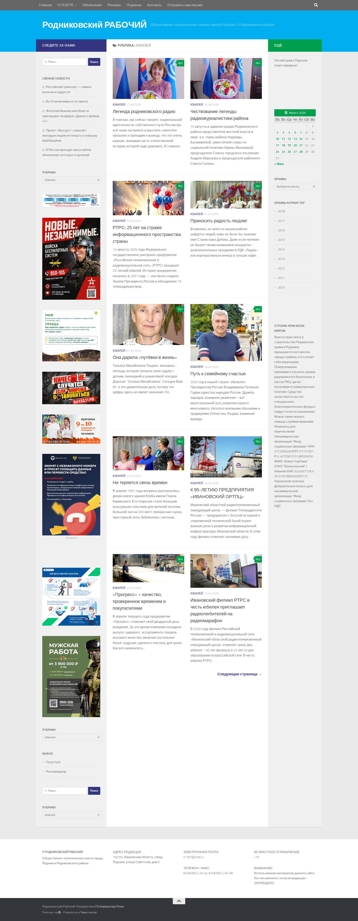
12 (289, 139)
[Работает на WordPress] (59, 912)
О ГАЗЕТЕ (66, 5)
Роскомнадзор (56, 771)
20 (295, 145)
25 (283, 152)
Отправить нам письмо (185, 5)
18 (283, 145)
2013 (281, 259)
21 (300, 145)
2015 (281, 240)
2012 (281, 268)
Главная (45, 5)
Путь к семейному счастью (218, 373)
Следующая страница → (239, 674)
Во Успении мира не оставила (67, 101)
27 (295, 152)
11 (283, 139)
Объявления (92, 5)
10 (277, 139)
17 (277, 145)
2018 (281, 211)
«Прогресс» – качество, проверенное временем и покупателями (140, 601)
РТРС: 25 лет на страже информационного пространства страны (147, 234)
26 (289, 152)
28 (300, 152)
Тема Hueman (88, 912)
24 (277, 152)
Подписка (134, 5)
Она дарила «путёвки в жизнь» (145, 357)
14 (300, 139)
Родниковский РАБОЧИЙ (94, 25)
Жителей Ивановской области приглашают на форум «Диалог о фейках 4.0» (70, 116)
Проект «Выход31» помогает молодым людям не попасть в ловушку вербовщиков (69, 135)
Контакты (154, 5)
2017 (281, 221)
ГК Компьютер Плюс (109, 906)
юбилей (119, 104)
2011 (281, 278)
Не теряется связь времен (140, 482)
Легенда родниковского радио (144, 111)
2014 (281, 249)
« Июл (279, 164)
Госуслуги (53, 762)
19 (289, 145)
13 (295, 139)
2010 (281, 287)
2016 (281, 230)
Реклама (114, 5)
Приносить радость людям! (219, 221)
